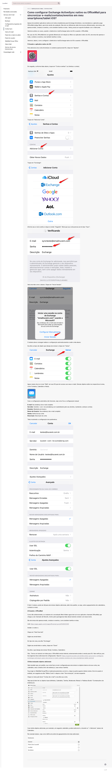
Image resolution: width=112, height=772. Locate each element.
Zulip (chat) (8, 44)
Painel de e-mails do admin (13, 35)
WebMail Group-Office (11, 41)
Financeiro (7, 8)
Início (29, 8)
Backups (7, 21)
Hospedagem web (9, 52)
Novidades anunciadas (10, 11)
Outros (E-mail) (9, 32)
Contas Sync (8, 29)
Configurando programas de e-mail (13, 25)
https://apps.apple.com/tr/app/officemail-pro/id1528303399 (50, 624)
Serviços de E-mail (9, 15)
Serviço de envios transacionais (10, 48)
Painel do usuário (10, 38)
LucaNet (5, 3)
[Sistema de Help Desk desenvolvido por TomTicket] (105, 769)
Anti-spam (8, 18)
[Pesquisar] (58, 3)
